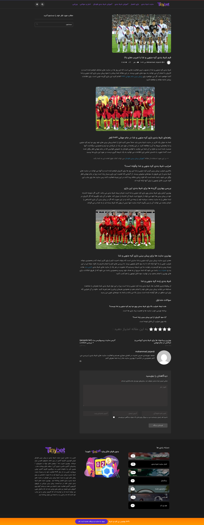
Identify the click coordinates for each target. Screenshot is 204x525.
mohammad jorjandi (154, 62)
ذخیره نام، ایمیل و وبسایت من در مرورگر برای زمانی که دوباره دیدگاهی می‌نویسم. (143, 417)
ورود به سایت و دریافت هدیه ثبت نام (91, 521)
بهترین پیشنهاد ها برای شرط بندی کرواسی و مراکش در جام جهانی (153, 342)
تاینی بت (88, 267)
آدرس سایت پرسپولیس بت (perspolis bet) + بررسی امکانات (97, 342)
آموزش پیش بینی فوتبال (134, 158)
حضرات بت (162, 270)
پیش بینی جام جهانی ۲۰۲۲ (131, 76)
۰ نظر (135, 62)
